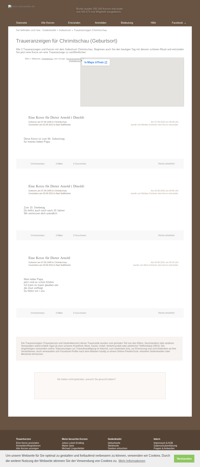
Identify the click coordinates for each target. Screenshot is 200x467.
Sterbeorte (113, 445)
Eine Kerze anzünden (27, 443)
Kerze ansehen (166, 163)
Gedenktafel (49, 30)
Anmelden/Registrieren (28, 445)
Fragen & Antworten (164, 448)
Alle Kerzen (47, 22)
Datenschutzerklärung (165, 445)
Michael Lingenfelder (73, 448)
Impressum (159, 443)
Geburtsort (65, 30)
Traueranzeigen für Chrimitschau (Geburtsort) (66, 41)
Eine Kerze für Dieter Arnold (49, 257)
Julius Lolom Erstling (73, 443)
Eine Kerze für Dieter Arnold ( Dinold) (56, 117)
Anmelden (100, 22)
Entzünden (74, 22)
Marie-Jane (68, 445)
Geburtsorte (114, 443)
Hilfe (153, 22)
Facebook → (179, 22)
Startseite (21, 22)
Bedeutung (127, 22)
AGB (170, 443)
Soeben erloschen (117, 448)
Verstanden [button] (184, 458)
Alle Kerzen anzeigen (27, 448)
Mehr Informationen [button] (132, 461)
